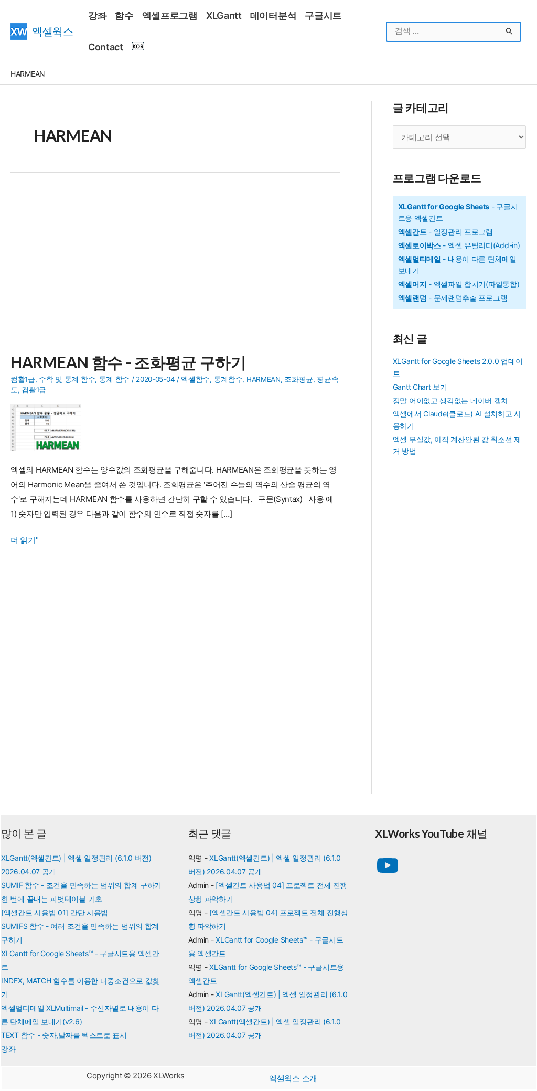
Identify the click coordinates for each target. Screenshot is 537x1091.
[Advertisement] (175, 268)
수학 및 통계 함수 (67, 379)
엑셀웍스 (52, 31)
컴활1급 (22, 379)
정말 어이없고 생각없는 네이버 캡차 (450, 400)
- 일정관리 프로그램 (445, 231)
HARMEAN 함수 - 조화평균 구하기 (128, 361)
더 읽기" (24, 541)
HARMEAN (263, 379)
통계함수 (228, 379)
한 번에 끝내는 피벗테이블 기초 (51, 898)
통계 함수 (114, 379)
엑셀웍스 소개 (293, 1078)
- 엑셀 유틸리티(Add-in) (459, 245)
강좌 (8, 1048)
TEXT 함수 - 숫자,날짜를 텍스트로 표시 (64, 1035)
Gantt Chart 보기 (420, 386)
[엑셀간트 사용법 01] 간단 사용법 (54, 912)
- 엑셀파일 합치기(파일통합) (459, 284)
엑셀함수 (195, 379)
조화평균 (298, 379)
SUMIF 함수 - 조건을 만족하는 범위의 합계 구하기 (81, 885)
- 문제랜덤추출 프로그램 (453, 297)
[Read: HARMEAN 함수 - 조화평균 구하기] (49, 427)
